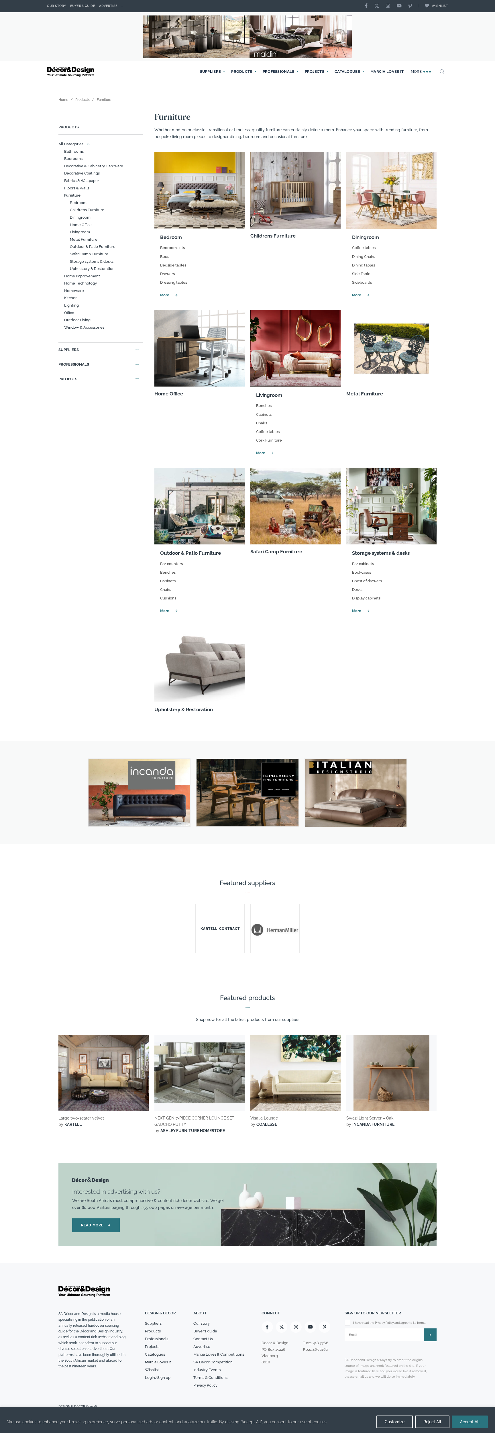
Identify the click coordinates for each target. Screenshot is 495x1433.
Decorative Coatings (82, 173)
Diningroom (80, 217)
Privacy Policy (205, 1385)
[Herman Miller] (275, 928)
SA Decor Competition (213, 1362)
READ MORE (96, 1225)
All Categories (73, 144)
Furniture (72, 195)
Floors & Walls (76, 188)
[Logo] (71, 72)
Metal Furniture (83, 239)
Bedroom (78, 203)
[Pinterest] (411, 6)
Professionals (278, 71)
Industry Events (207, 1370)
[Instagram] (389, 6)
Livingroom (80, 232)
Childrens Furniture (87, 210)
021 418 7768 (317, 1343)
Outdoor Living (77, 320)
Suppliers (210, 71)
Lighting (71, 305)
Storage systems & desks (91, 261)
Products (241, 71)
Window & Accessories (84, 327)
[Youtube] (400, 6)
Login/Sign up (157, 1377)
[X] (378, 6)
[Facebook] (367, 6)
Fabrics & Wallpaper (81, 181)
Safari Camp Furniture (89, 254)
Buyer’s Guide (82, 6)
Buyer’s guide (205, 1331)
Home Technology (80, 283)
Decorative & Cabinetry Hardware (93, 166)
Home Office (81, 225)
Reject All (432, 1422)
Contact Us (203, 1339)
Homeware (74, 291)
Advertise (108, 6)
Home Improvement (82, 276)
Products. (69, 127)
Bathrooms (74, 151)
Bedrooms (73, 158)
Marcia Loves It (387, 71)
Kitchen (71, 298)
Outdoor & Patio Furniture (92, 246)
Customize (394, 1422)
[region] (247, 1420)
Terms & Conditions (210, 1377)
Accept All (470, 1422)
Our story (56, 6)
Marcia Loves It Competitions (218, 1354)
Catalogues (347, 71)
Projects (314, 71)
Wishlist (440, 6)
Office (69, 313)
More (417, 71)
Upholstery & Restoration (92, 268)
